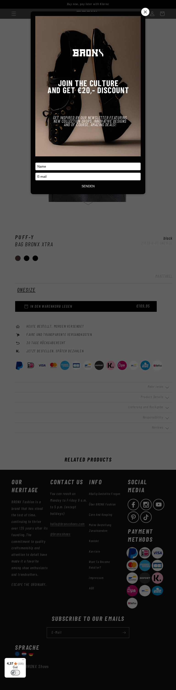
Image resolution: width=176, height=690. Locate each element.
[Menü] (23, 660)
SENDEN (88, 186)
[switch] (15, 672)
